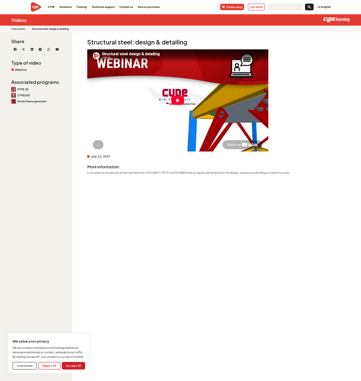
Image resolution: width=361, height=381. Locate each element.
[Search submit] (309, 7)
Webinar (21, 70)
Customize (25, 366)
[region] (49, 353)
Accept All (73, 366)
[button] (15, 49)
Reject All (49, 366)
